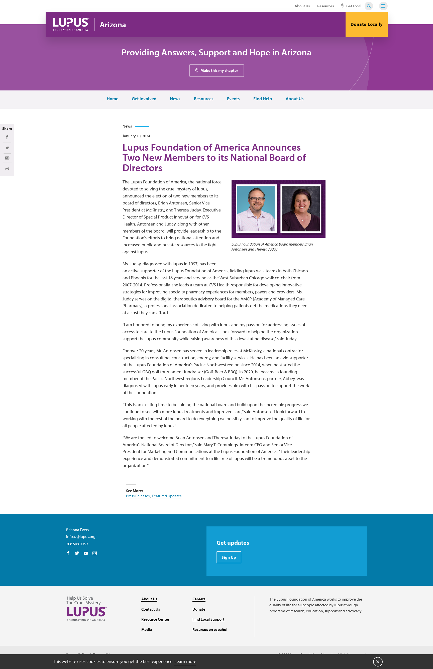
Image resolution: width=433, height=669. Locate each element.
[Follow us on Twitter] (77, 553)
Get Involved (144, 98)
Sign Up (229, 557)
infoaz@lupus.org (80, 536)
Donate (198, 609)
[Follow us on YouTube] (86, 553)
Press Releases (138, 495)
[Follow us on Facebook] (68, 553)
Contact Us (150, 609)
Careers (198, 598)
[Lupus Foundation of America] (71, 24)
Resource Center (155, 619)
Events (233, 98)
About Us (302, 6)
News (175, 98)
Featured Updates (166, 495)
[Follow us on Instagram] (94, 553)
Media (146, 629)
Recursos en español (209, 629)
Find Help (262, 98)
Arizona (113, 24)
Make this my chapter (219, 70)
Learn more (185, 661)
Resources (325, 6)
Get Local (353, 6)
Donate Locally (367, 24)
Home (112, 98)
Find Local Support (208, 619)
